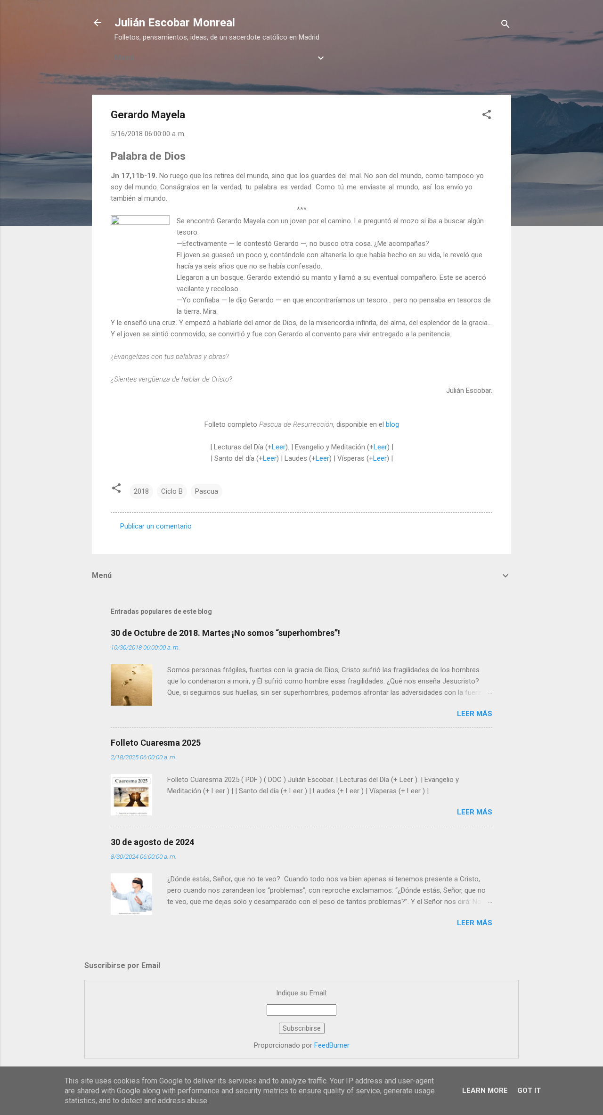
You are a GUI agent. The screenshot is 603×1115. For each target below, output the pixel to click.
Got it (529, 1090)
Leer (278, 447)
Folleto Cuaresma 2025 (156, 743)
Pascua (206, 491)
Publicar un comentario (156, 526)
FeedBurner (332, 1045)
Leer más (474, 713)
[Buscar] (505, 25)
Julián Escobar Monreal (174, 22)
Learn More (485, 1090)
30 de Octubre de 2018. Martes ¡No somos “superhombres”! (225, 633)
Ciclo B (172, 491)
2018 (141, 491)
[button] (486, 116)
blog (392, 424)
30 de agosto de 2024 (152, 842)
